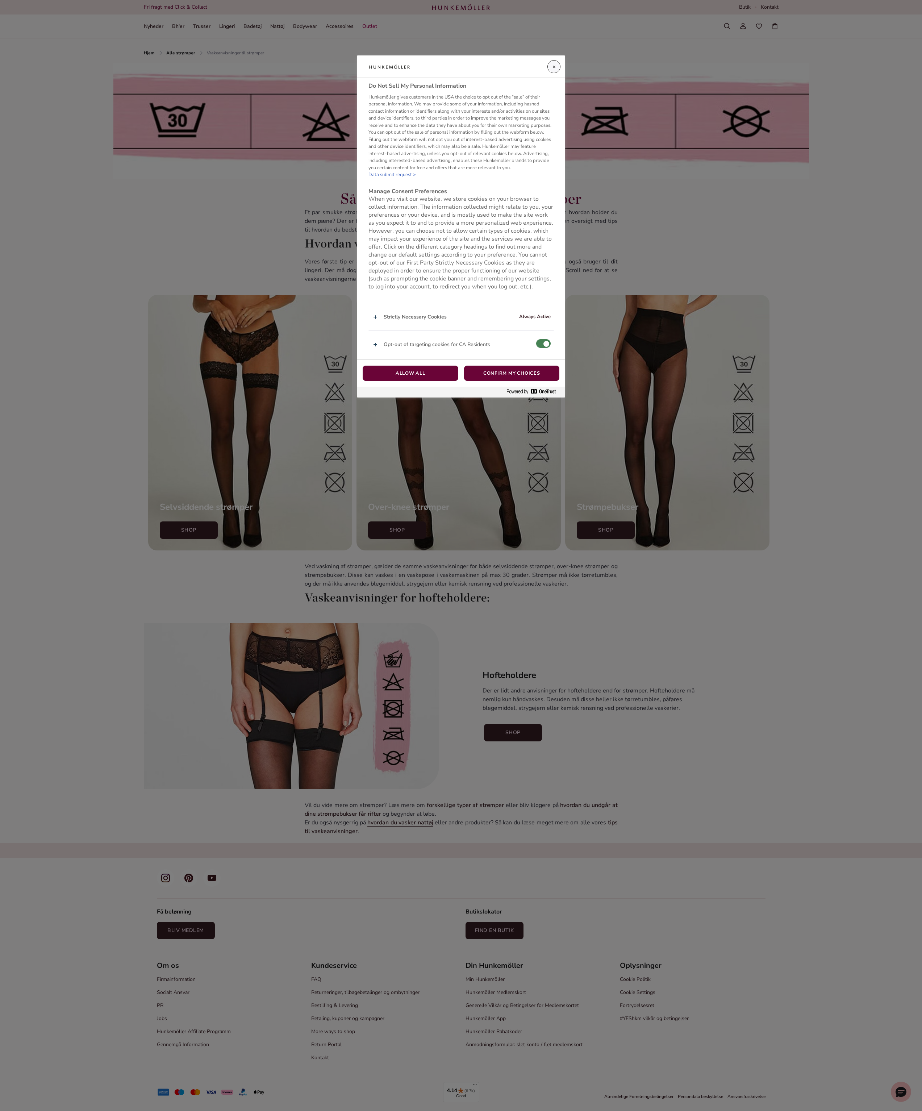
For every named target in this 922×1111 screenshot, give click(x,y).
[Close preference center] (554, 66)
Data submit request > (392, 174)
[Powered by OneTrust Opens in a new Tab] (534, 391)
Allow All (410, 373)
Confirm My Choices (511, 373)
